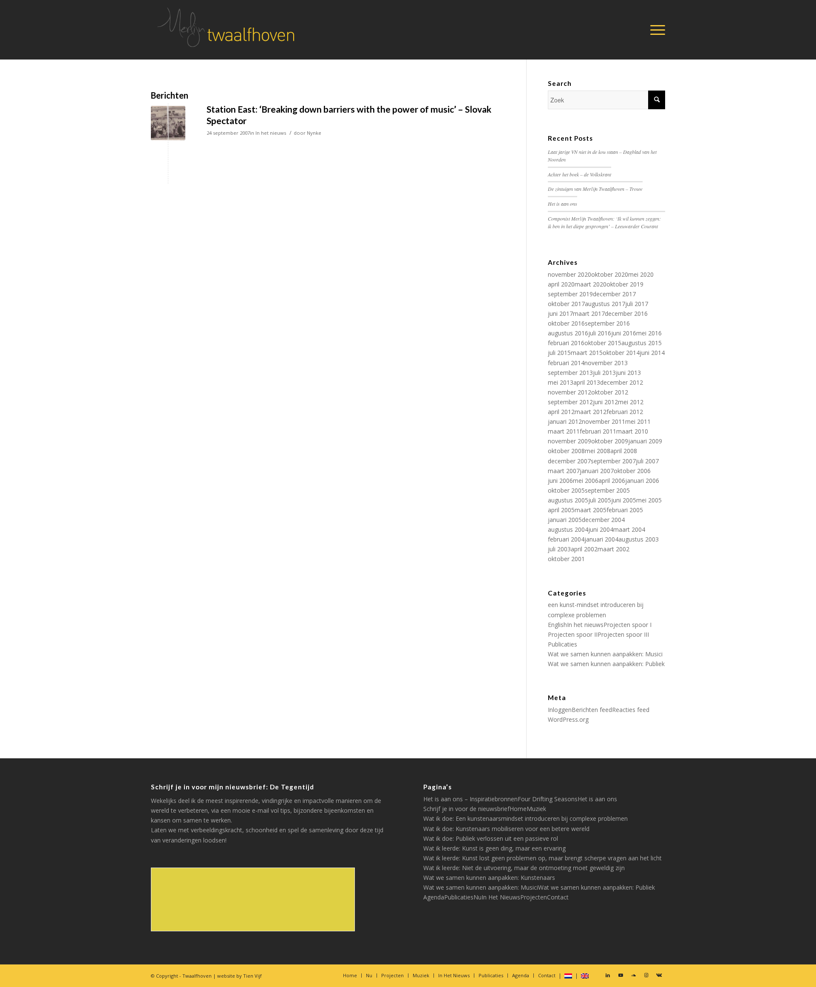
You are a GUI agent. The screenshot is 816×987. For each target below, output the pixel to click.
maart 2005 (590, 510)
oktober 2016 (566, 323)
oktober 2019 (624, 284)
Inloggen (560, 710)
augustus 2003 (638, 539)
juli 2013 (604, 373)
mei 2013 (560, 382)
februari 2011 (598, 431)
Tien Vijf (252, 976)
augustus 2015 (641, 343)
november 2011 (603, 421)
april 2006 (611, 480)
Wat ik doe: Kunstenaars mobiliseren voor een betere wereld (506, 829)
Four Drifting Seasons (548, 799)
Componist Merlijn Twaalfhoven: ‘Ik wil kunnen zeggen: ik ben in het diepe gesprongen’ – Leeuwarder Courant (604, 222)
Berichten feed (592, 710)
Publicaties (562, 644)
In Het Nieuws (501, 897)
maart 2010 (632, 431)
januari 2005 (565, 520)
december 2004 (603, 520)
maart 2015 (587, 353)
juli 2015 (559, 353)
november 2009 (569, 441)
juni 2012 (605, 402)
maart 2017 (589, 313)
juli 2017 (636, 304)
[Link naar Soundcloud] (633, 975)
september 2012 (570, 402)
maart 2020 (590, 284)
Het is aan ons (562, 203)
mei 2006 (585, 480)
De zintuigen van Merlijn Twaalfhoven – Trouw (595, 188)
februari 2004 (566, 539)
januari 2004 (601, 539)
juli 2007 (647, 461)
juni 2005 (623, 500)
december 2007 (569, 461)
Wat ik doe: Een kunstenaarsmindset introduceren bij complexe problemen (525, 818)
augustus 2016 (568, 333)
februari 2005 (624, 510)
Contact (558, 897)
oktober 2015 (602, 343)
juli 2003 (559, 549)
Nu (477, 897)
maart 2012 (590, 412)
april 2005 (561, 510)
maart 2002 (613, 549)
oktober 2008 (566, 451)
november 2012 (569, 392)
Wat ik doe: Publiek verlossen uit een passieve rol (490, 838)
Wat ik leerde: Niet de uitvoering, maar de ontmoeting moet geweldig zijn (524, 868)
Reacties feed (630, 710)
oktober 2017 (566, 304)
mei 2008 (597, 451)
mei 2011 (638, 421)
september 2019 (570, 294)
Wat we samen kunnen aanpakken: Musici (605, 654)
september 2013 (570, 373)
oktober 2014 (621, 353)
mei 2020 (641, 274)
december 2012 (621, 382)
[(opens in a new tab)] (168, 123)
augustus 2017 (605, 304)
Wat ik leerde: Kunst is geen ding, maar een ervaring (494, 848)
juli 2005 (599, 500)
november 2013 (606, 363)
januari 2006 (642, 480)
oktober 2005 (566, 490)
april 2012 (561, 412)
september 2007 (613, 461)
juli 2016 (599, 333)
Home (518, 809)
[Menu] (655, 30)
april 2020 (561, 284)
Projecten (533, 897)
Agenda (433, 897)
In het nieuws (270, 133)
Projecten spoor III (623, 634)
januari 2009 (645, 441)
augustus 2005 (568, 500)
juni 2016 (623, 333)
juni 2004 (600, 529)
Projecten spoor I (628, 625)
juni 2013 (628, 373)
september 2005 (607, 490)
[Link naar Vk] (658, 975)
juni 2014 (652, 353)
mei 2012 (630, 402)
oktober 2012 (609, 392)
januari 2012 (565, 421)
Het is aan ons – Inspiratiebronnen (470, 799)
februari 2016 (566, 343)
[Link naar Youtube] (620, 975)
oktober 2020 (609, 274)
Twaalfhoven (197, 976)
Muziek (536, 809)
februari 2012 (624, 412)
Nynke (314, 133)
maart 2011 (564, 431)
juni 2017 (560, 313)
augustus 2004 (568, 529)
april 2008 (623, 451)
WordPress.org (568, 719)
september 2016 (607, 323)
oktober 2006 (632, 471)
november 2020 (569, 274)
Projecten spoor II (573, 634)
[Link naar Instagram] (646, 975)
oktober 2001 (566, 559)
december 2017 (614, 294)
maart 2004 (629, 529)
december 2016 (626, 313)
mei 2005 (649, 500)
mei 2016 (649, 333)
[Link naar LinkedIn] (607, 975)
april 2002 (584, 549)
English (557, 625)
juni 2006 (560, 480)
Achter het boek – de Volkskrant (579, 174)
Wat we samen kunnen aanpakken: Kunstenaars (489, 878)
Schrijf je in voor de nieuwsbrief (466, 809)
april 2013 (586, 382)
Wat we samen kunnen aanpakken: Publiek (606, 664)
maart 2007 (564, 471)
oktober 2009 (609, 441)
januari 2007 (597, 471)
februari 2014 (566, 363)
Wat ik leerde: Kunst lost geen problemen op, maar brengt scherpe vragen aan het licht (542, 858)
